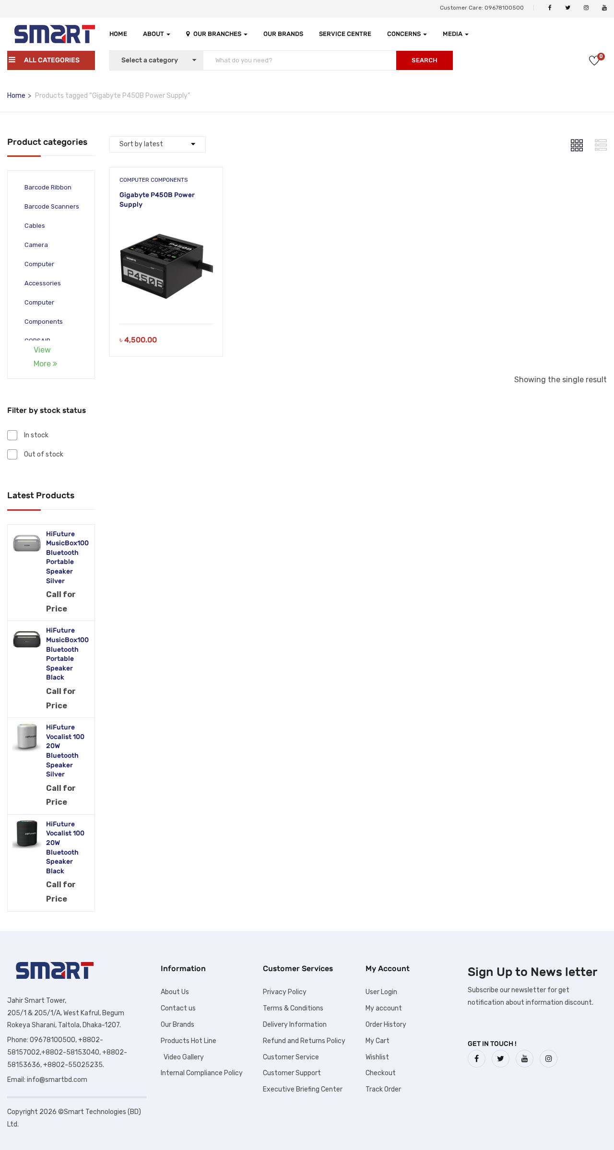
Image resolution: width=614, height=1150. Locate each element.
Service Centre (345, 33)
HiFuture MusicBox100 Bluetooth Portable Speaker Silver (67, 557)
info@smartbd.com (57, 1080)
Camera (36, 244)
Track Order (383, 1089)
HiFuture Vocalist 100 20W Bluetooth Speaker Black (65, 847)
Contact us (178, 1008)
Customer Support (292, 1073)
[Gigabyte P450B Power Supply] (166, 225)
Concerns (404, 33)
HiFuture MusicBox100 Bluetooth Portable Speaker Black (67, 653)
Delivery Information (295, 1025)
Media (453, 33)
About (154, 33)
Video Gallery (182, 1057)
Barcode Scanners (51, 206)
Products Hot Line (188, 1041)
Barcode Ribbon (47, 187)
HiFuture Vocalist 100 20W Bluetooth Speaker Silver (65, 750)
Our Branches (218, 33)
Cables (34, 225)
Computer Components (153, 179)
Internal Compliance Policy (202, 1073)
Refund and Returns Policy (304, 1041)
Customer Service (291, 1057)
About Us (175, 992)
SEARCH (424, 60)
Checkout (381, 1073)
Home (118, 33)
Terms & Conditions (293, 1008)
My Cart (378, 1041)
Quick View (166, 299)
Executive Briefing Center (302, 1089)
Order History (386, 1025)
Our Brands (283, 33)
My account (384, 1008)
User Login (381, 992)
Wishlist (377, 1057)
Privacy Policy (285, 992)
